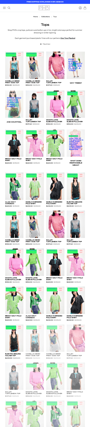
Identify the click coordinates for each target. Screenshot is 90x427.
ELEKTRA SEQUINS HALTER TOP (74, 203)
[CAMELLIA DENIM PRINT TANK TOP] (14, 65)
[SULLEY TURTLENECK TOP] (55, 65)
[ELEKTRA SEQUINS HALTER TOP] (76, 186)
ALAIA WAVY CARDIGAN (10, 203)
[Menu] (4, 7)
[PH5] (44, 7)
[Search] (9, 8)
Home (35, 17)
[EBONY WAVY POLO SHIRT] (14, 143)
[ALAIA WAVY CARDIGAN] (14, 186)
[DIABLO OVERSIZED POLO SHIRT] (35, 186)
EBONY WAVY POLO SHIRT (13, 159)
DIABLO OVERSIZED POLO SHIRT (34, 203)
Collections (45, 17)
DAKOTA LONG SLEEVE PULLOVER (54, 120)
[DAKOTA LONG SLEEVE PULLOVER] (55, 104)
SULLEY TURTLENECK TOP (53, 82)
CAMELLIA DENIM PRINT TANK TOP (12, 82)
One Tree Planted (67, 38)
